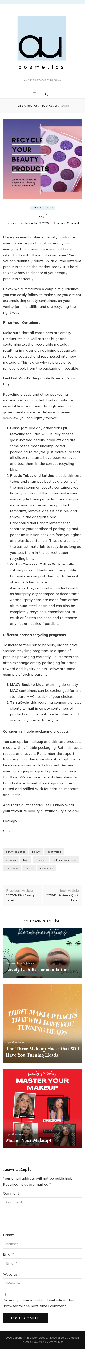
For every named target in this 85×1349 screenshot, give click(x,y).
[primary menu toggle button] (35, 94)
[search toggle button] (46, 94)
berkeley (11, 859)
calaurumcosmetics (64, 859)
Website (10, 1274)
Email (8, 1254)
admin (14, 223)
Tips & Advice (42, 207)
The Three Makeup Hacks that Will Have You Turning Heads (42, 1051)
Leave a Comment (67, 223)
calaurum (41, 859)
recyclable (12, 868)
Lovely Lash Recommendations (38, 969)
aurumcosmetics (15, 851)
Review (10, 963)
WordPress (56, 1342)
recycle (29, 868)
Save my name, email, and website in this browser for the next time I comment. (39, 1303)
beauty (36, 851)
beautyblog (54, 851)
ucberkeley (46, 868)
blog (25, 859)
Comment (11, 1193)
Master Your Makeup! (28, 1140)
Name (9, 1234)
